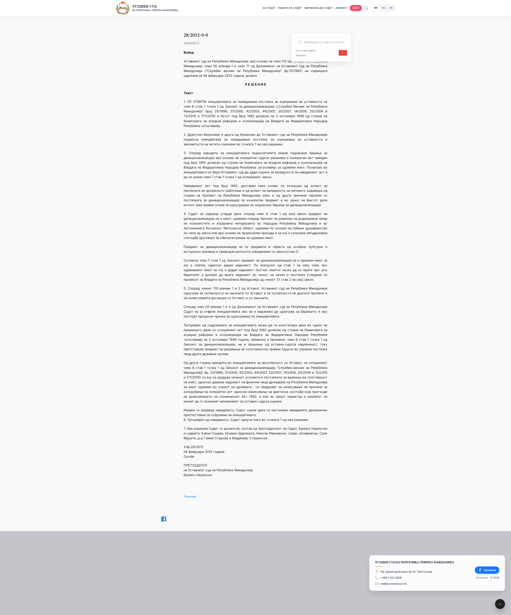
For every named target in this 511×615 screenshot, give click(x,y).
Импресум (482, 577)
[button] (500, 604)
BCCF (356, 8)
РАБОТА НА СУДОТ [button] (290, 7)
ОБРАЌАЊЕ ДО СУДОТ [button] (318, 7)
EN (390, 7)
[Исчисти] (343, 53)
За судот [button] (268, 7)
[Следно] (334, 53)
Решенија (190, 496)
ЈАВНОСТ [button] (341, 7)
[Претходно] (326, 53)
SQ (383, 7)
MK (375, 7)
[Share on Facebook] (164, 519)
